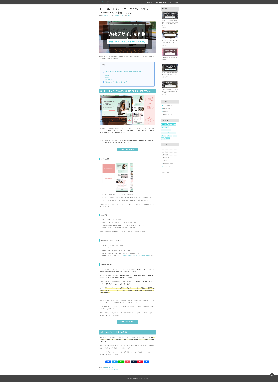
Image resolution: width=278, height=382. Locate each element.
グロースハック (165, 127)
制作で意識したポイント (110, 79)
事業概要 (176, 2)
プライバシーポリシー (168, 166)
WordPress (164, 124)
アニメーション (131, 15)
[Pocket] (127, 361)
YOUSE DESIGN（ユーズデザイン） (143, 378)
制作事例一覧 (166, 157)
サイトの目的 (108, 73)
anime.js (125, 255)
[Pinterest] (140, 361)
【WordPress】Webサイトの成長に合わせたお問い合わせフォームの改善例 (170, 91)
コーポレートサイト (140, 15)
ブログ (175, 135)
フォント (164, 135)
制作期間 (107, 75)
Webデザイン (166, 111)
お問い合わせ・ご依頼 (161, 2)
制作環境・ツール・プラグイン (112, 77)
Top (142, 2)
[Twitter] (114, 361)
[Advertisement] (170, 196)
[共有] (146, 361)
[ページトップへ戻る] (271, 375)
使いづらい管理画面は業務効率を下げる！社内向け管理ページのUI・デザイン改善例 (170, 74)
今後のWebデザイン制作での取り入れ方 (116, 82)
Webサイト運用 (166, 108)
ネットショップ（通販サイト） (168, 133)
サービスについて (149, 2)
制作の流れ (165, 154)
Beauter (148, 255)
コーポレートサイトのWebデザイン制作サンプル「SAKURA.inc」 (123, 71)
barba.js (143, 255)
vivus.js (138, 255)
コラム (169, 2)
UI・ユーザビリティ (167, 105)
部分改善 (168, 138)
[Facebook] (108, 361)
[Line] (121, 361)
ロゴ (163, 138)
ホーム (164, 148)
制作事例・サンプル (119, 15)
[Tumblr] (134, 361)
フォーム (170, 135)
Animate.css (131, 255)
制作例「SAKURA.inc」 (127, 149)
